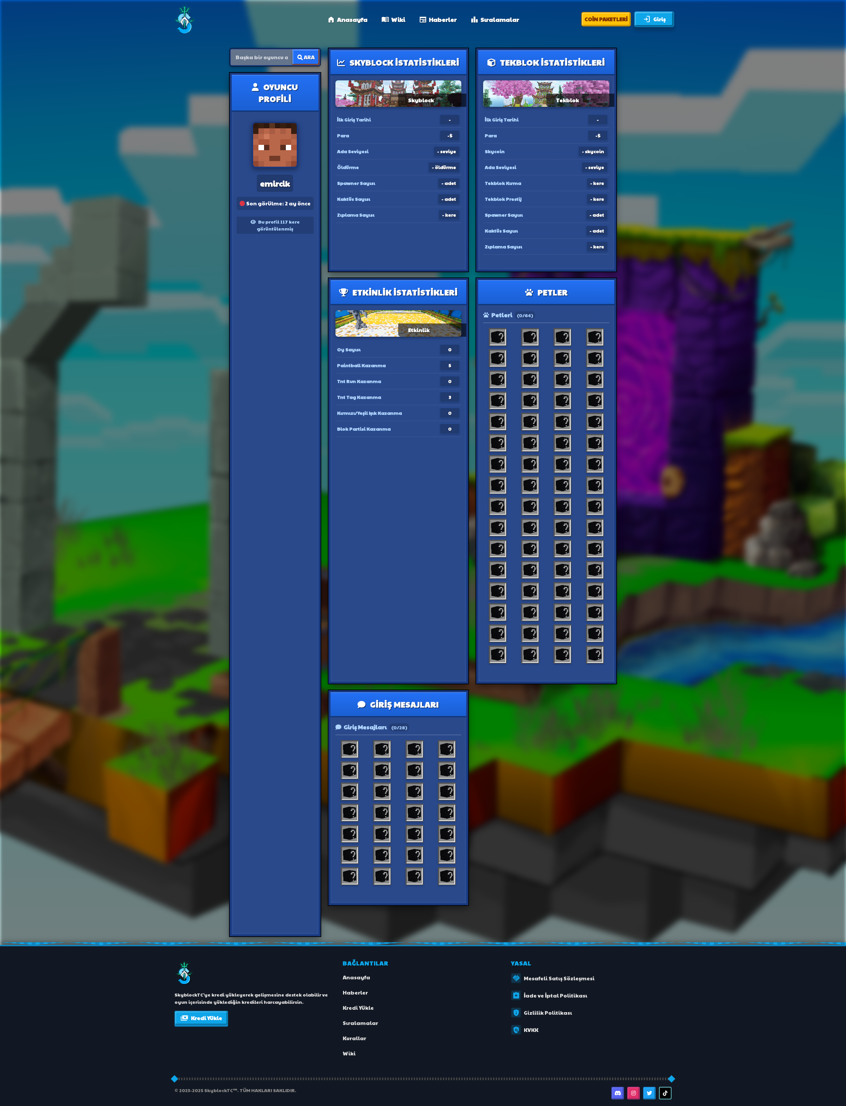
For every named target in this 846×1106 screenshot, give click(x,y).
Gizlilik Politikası (542, 1012)
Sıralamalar (495, 19)
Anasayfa (347, 19)
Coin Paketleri (606, 19)
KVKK (525, 1030)
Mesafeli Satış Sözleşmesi (553, 978)
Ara (309, 57)
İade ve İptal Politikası (549, 995)
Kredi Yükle (201, 1018)
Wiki (393, 19)
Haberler (438, 19)
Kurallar (354, 1038)
